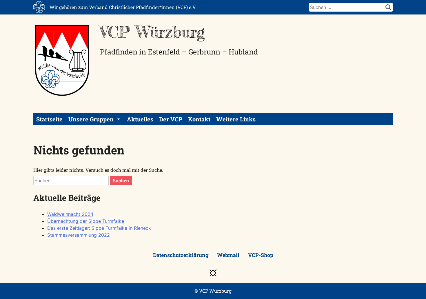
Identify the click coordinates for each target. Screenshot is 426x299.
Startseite (49, 119)
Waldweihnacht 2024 (70, 214)
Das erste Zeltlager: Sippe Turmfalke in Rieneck (99, 228)
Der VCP (170, 119)
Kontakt (199, 119)
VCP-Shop (260, 254)
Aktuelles (140, 119)
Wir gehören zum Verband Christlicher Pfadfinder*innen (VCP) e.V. (123, 7)
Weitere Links (236, 119)
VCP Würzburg (152, 32)
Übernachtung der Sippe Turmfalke (85, 221)
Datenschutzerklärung (180, 254)
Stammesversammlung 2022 (78, 235)
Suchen (121, 180)
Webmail (228, 254)
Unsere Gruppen (91, 119)
